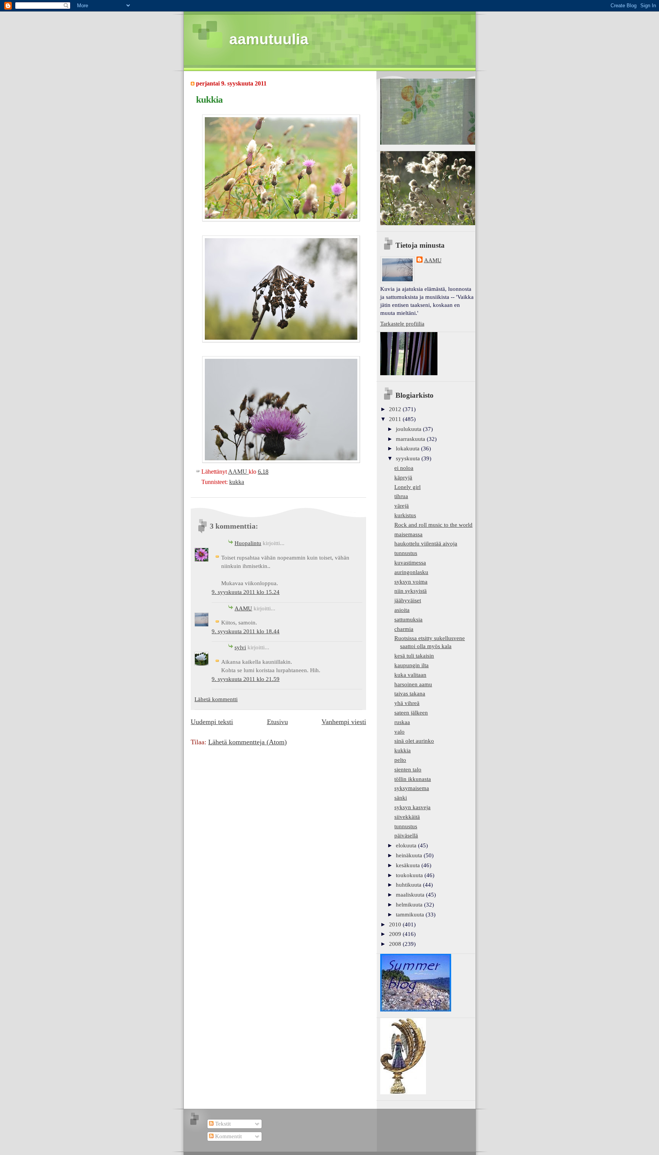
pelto (400, 760)
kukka (236, 482)
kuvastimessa (410, 563)
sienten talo (407, 769)
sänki (400, 798)
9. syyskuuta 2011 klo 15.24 (246, 592)
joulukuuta (409, 429)
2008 (396, 944)
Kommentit (228, 1136)
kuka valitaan (410, 675)
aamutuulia (269, 39)
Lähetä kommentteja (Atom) (247, 742)
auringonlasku (411, 572)
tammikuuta (411, 914)
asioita (402, 610)
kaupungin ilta (411, 665)
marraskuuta (411, 439)
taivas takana (409, 693)
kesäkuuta (408, 865)
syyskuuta (408, 458)
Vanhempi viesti (343, 722)
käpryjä (403, 477)
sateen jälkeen (411, 713)
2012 (396, 409)
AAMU (243, 608)
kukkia (402, 750)
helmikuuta (410, 905)
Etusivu (277, 722)
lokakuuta (408, 448)
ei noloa (403, 468)
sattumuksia (408, 619)
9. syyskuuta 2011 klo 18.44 (246, 631)
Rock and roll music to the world (433, 525)
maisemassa (408, 534)
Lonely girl (407, 487)
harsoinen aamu (413, 684)
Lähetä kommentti (216, 699)
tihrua (401, 496)
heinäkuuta (410, 855)
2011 (396, 419)
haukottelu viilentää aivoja (425, 543)
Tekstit (222, 1124)
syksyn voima (411, 582)
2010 (396, 924)
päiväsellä (406, 835)
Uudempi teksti (212, 722)
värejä (401, 506)
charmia (403, 629)
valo (399, 732)
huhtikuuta (409, 885)
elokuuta (407, 845)
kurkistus (405, 515)
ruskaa (402, 722)
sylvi (240, 647)
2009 (396, 934)
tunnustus (405, 553)
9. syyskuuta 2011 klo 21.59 (246, 679)
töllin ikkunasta (412, 779)
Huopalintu (248, 543)
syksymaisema (411, 788)
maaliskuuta (411, 895)
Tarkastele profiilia (402, 324)
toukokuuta (410, 875)
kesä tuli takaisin (414, 656)
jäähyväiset (407, 600)
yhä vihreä (407, 703)
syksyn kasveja (412, 807)
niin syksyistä (410, 591)
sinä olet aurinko (414, 741)
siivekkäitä (407, 817)
